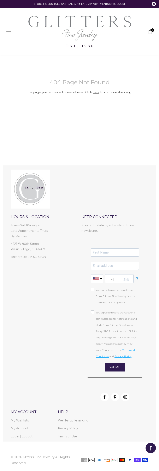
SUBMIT (115, 367)
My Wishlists (20, 420)
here (96, 92)
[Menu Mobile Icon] (8, 31)
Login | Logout (22, 436)
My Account (19, 428)
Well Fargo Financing (73, 420)
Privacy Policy (68, 428)
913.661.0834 (37, 257)
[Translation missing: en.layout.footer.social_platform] (104, 397)
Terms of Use (67, 436)
